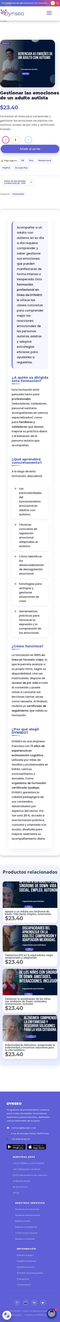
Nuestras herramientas (27, 1215)
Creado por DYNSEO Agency (38, 1315)
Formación (18, 193)
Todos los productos (26, 1232)
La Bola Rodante (21, 1181)
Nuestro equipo (25, 1255)
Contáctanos (24, 1284)
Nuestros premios (26, 1261)
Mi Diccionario (20, 1186)
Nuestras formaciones (27, 1209)
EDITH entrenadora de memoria (30, 1175)
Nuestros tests (22, 1221)
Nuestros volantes (25, 1238)
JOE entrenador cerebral (26, 1169)
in (34, 1302)
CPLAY (16, 1192)
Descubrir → (53, 3)
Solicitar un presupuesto (30, 1273)
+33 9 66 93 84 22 (20, 1139)
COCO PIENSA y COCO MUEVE (28, 1163)
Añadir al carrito (30, 149)
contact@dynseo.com (23, 1127)
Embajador (23, 1278)
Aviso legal (15, 1315)
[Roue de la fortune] (6, 1315)
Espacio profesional (26, 1227)
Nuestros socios (25, 1267)
